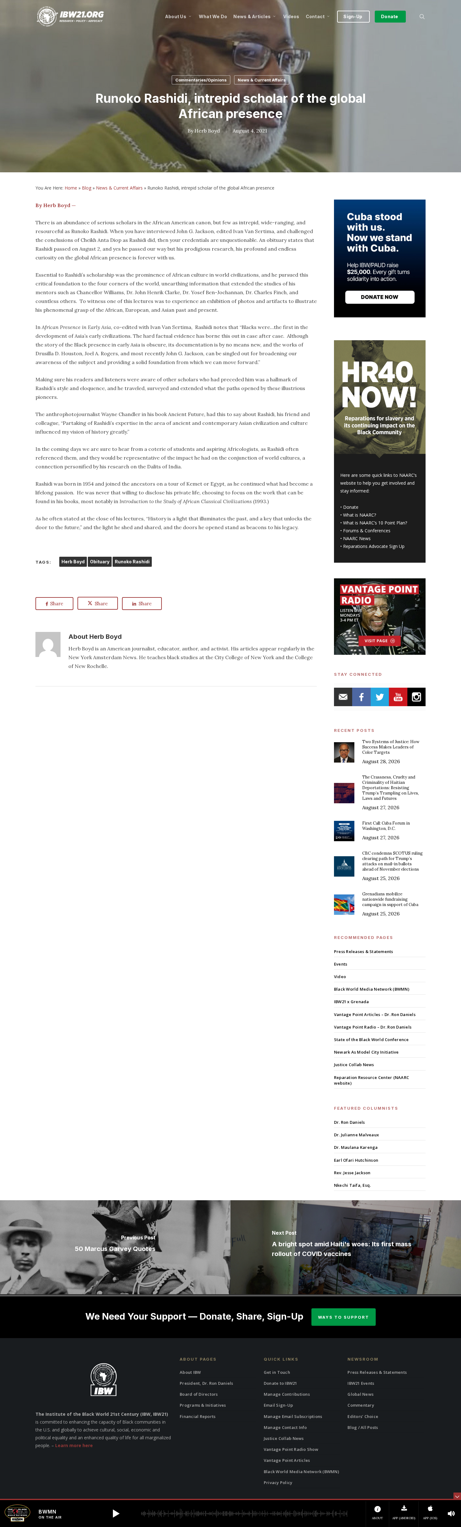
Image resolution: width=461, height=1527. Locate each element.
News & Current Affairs (262, 79)
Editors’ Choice (362, 1416)
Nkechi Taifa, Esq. (352, 1185)
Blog (86, 188)
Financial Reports (197, 1416)
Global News (360, 1394)
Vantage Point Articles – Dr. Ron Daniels (375, 1014)
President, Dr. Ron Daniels (206, 1383)
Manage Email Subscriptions (293, 1416)
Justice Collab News (354, 1064)
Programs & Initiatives (203, 1405)
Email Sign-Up (278, 1405)
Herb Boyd (207, 131)
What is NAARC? (359, 515)
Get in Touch (277, 1372)
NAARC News (357, 538)
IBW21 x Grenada (351, 1001)
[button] (116, 1513)
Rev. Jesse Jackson (352, 1172)
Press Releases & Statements (363, 951)
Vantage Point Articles (287, 1460)
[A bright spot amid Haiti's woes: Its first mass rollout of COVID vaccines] (345, 1247)
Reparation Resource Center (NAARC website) (371, 1080)
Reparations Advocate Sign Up (374, 546)
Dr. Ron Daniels (349, 1122)
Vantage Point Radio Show (291, 1449)
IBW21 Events (360, 1383)
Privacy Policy (278, 1482)
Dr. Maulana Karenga (356, 1147)
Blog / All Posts (362, 1427)
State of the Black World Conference (371, 1039)
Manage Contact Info (285, 1427)
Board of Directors (199, 1394)
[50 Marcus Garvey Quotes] (115, 1247)
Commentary (360, 1405)
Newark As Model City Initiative (366, 1052)
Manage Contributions (287, 1394)
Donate (350, 507)
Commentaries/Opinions (201, 79)
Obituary (99, 561)
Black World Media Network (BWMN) (371, 989)
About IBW (190, 1372)
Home (71, 188)
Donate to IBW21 (280, 1383)
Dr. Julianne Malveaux (356, 1135)
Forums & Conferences (366, 531)
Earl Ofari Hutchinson (356, 1160)
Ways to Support (343, 1317)
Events (340, 964)
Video (340, 976)
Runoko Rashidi (132, 561)
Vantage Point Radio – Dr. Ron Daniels (372, 1027)
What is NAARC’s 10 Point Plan (374, 523)
